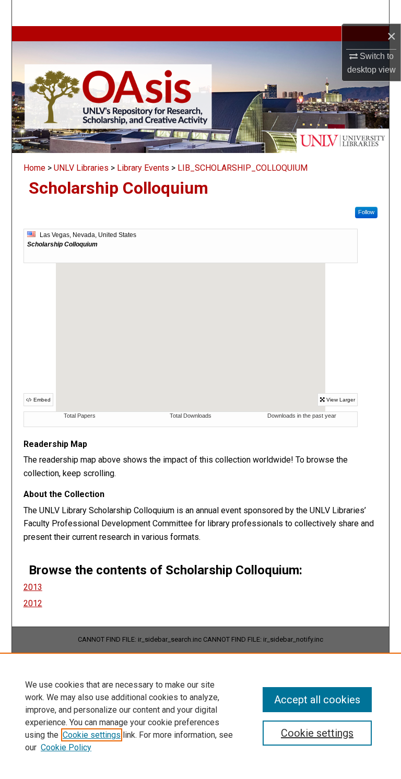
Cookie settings (92, 735)
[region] (200, 716)
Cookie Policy (66, 747)
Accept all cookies (317, 699)
